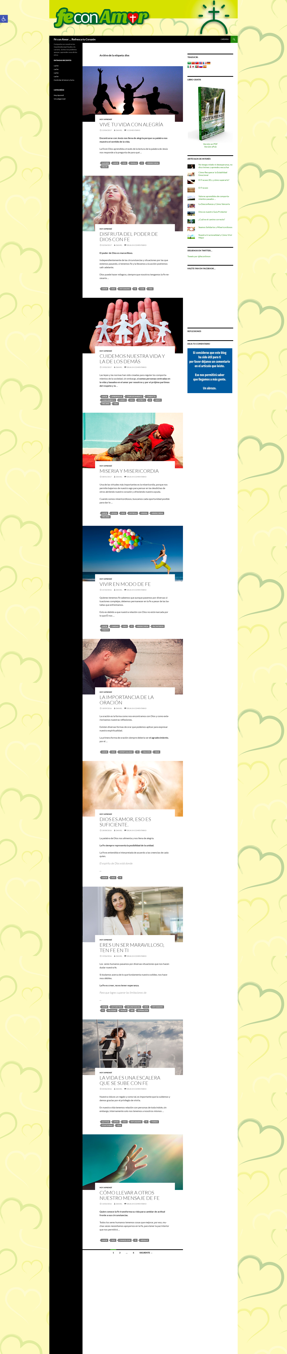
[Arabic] (189, 63)
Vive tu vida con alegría (132, 124)
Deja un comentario (136, 245)
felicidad (112, 1010)
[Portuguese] (197, 66)
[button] (4, 19)
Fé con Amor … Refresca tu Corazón (75, 39)
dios (124, 163)
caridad (115, 626)
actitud (105, 1122)
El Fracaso (203, 187)
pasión (123, 1010)
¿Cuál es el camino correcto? (212, 219)
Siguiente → (146, 1252)
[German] (208, 63)
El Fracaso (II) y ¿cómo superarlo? (214, 180)
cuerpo (122, 400)
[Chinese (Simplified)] (193, 63)
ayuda (114, 513)
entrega (133, 513)
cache (56, 66)
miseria (144, 513)
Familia (133, 163)
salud (104, 167)
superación (143, 1010)
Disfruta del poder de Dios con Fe (129, 236)
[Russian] (201, 66)
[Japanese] (193, 66)
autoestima (116, 1007)
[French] (205, 63)
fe (142, 163)
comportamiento (134, 396)
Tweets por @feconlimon (198, 256)
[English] (201, 63)
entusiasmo (124, 289)
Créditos (225, 39)
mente (158, 400)
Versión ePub (210, 146)
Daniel (119, 130)
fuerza (155, 1122)
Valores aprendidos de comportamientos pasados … (214, 197)
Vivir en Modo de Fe (125, 584)
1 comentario (133, 130)
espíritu (141, 400)
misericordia (153, 163)
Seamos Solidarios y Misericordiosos (215, 227)
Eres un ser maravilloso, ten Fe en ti (132, 947)
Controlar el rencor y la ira (64, 80)
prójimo (106, 404)
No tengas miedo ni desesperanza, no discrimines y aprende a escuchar (215, 166)
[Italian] (189, 66)
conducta (151, 396)
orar (157, 752)
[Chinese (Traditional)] (197, 63)
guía (142, 289)
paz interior (158, 626)
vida (150, 289)
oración (146, 752)
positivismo (107, 1125)
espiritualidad (126, 752)
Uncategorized (59, 99)
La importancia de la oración (127, 700)
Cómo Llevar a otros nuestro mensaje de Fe (130, 1195)
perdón (105, 630)
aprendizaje (116, 396)
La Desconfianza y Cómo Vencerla (214, 204)
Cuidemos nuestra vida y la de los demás (132, 358)
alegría (105, 163)
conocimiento (108, 400)
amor (115, 163)
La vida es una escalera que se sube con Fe (130, 1080)
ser (132, 1010)
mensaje (144, 1240)
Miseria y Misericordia (129, 471)
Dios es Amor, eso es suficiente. (125, 822)
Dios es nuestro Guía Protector (213, 212)
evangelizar (124, 1240)
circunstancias (133, 1007)
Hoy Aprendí (106, 119)
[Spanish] (205, 66)
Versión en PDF (210, 144)
